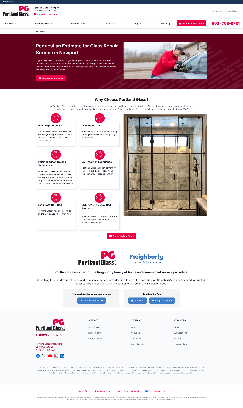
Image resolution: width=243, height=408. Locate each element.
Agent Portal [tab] (233, 11)
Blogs (176, 327)
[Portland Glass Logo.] (16, 11)
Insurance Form (181, 344)
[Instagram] (56, 356)
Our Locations (180, 333)
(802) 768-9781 (50, 335)
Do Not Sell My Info (132, 391)
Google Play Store (163, 300)
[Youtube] (50, 356)
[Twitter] (44, 356)
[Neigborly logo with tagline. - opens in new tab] (147, 258)
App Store (139, 300)
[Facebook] (38, 356)
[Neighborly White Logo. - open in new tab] (8, 2)
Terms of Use (83, 391)
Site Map (178, 338)
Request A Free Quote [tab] (193, 23)
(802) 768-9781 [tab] (225, 23)
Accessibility (114, 391)
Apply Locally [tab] (217, 11)
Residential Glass (96, 333)
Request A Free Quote (52, 78)
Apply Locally (137, 344)
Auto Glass (93, 327)
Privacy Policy (99, 391)
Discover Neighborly (89, 300)
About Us (135, 333)
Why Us (134, 327)
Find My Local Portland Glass (47, 14)
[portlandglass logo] (57, 325)
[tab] (10, 23)
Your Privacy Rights (156, 391)
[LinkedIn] (62, 356)
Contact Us (136, 338)
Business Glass (95, 338)
